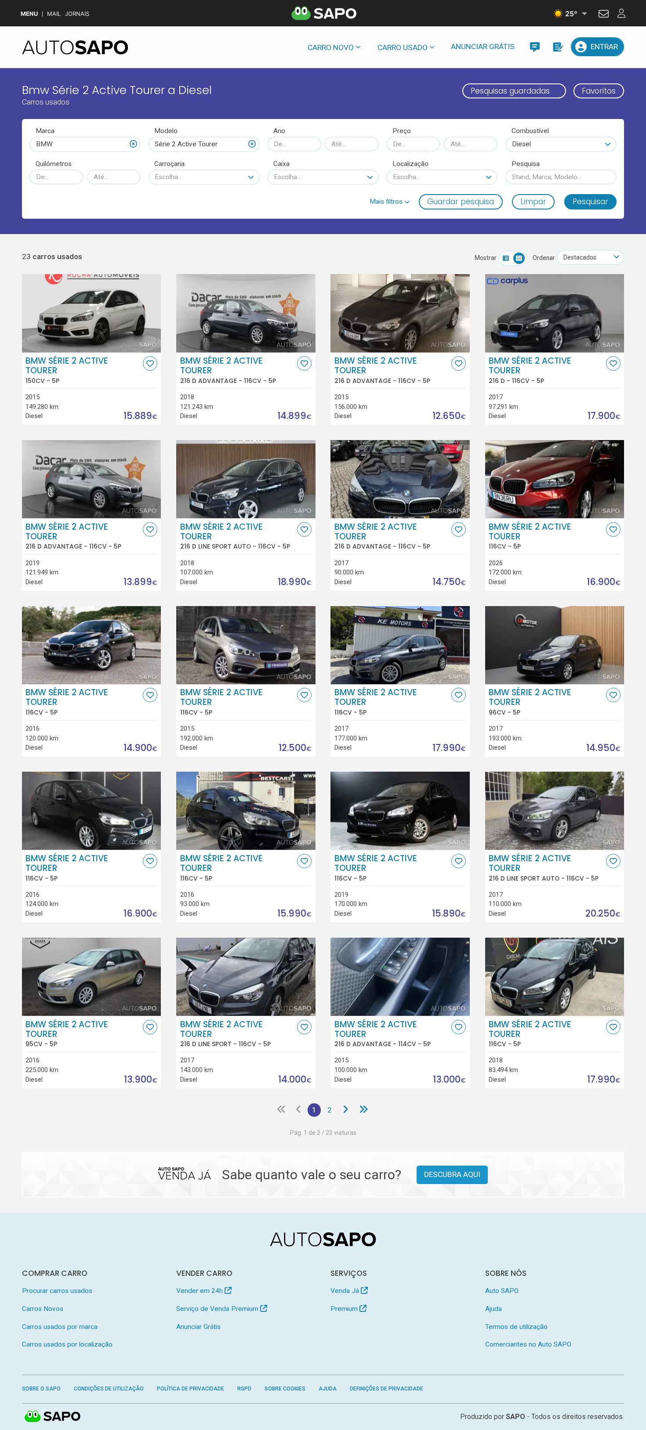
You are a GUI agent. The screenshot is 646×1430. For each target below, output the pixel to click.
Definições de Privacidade (386, 1389)
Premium (344, 1309)
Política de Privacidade (190, 1389)
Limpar (533, 201)
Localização (410, 164)
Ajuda (493, 1309)
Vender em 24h (200, 1291)
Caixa (281, 164)
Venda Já (345, 1291)
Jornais (77, 14)
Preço (401, 131)
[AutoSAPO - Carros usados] (75, 47)
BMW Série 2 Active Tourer (66, 370)
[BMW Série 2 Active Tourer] (91, 313)
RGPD (244, 1389)
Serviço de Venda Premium (218, 1309)
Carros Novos (42, 1309)
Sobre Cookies (285, 1389)
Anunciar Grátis (483, 46)
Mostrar (486, 257)
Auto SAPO (502, 1291)
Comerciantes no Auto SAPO (528, 1344)
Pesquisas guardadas (510, 91)
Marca (45, 131)
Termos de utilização (516, 1327)
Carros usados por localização (67, 1344)
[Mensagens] (534, 46)
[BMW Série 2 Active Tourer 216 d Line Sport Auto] (246, 479)
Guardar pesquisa (460, 201)
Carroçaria (169, 164)
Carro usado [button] (402, 47)
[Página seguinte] (345, 1109)
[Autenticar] (604, 15)
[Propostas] (557, 46)
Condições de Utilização (109, 1389)
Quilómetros (54, 164)
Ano (279, 131)
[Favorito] (150, 363)
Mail (54, 14)
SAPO (52, 1417)
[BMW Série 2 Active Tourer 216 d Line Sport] (246, 977)
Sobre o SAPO (41, 1389)
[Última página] (363, 1109)
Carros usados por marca (60, 1327)
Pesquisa (526, 164)
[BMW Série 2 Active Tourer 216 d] (554, 313)
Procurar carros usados (57, 1291)
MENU (29, 14)
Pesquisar (590, 201)
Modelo (166, 131)
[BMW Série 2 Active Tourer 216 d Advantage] (246, 313)
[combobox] (85, 144)
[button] (390, 202)
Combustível (530, 131)
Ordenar (544, 257)
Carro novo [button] (331, 47)
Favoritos (599, 91)
